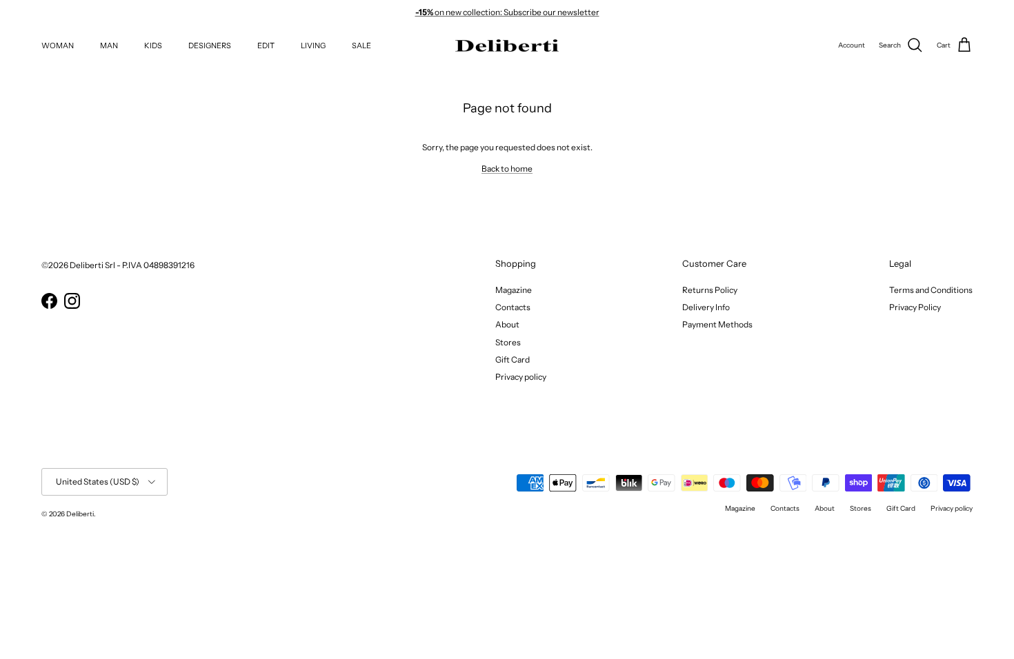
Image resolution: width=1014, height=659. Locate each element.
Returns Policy (709, 290)
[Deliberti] (507, 45)
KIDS (153, 45)
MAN (109, 45)
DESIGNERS (209, 45)
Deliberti (80, 513)
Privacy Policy (915, 307)
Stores (508, 342)
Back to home (507, 168)
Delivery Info (706, 307)
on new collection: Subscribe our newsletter (507, 12)
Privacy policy (520, 377)
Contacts (512, 307)
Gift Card (512, 359)
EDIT (266, 45)
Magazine (513, 290)
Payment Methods (717, 324)
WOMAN (57, 45)
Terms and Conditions (931, 290)
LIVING (313, 45)
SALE (361, 45)
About (507, 324)
